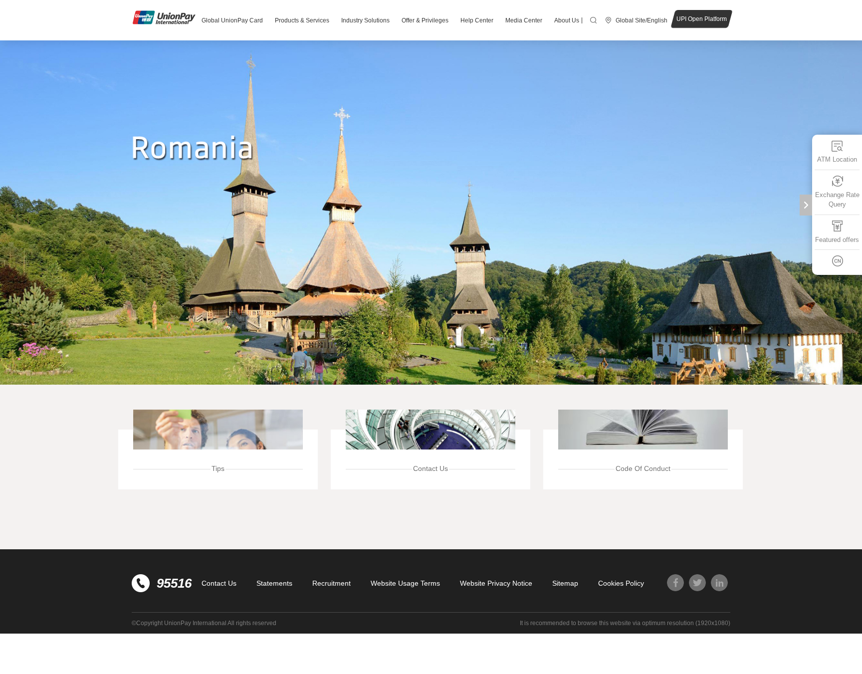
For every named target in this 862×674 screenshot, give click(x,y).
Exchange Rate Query (837, 200)
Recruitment (331, 583)
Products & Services (302, 20)
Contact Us (219, 583)
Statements (274, 583)
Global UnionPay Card (232, 20)
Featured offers (837, 239)
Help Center (476, 20)
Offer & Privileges (425, 20)
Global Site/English (641, 20)
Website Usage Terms (405, 583)
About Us (566, 20)
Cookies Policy (621, 583)
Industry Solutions (365, 20)
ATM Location (837, 159)
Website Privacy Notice (496, 583)
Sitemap (565, 583)
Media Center (523, 20)
